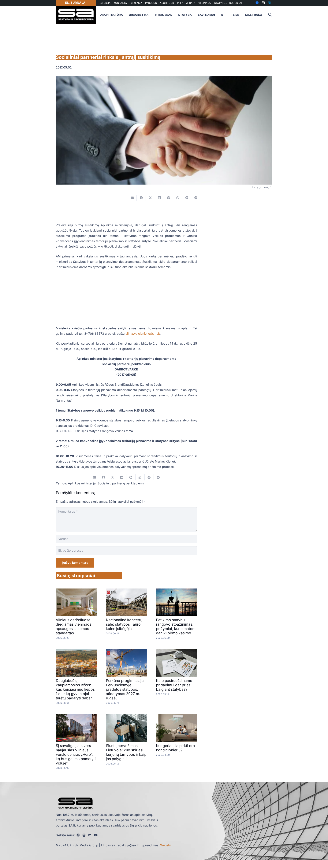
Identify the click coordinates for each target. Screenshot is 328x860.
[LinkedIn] (89, 835)
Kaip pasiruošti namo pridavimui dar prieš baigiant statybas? (174, 685)
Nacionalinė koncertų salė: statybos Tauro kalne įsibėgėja (124, 624)
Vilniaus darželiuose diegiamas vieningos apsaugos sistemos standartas (73, 626)
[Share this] (141, 198)
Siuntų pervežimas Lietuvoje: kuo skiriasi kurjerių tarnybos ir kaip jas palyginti (126, 752)
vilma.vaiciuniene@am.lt (142, 333)
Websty (165, 845)
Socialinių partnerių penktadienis (121, 483)
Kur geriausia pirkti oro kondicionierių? (175, 747)
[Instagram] (84, 835)
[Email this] (132, 198)
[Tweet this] (150, 198)
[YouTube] (96, 835)
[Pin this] (168, 198)
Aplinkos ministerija (82, 483)
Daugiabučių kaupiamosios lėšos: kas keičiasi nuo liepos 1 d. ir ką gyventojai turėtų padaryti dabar (75, 689)
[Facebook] (78, 835)
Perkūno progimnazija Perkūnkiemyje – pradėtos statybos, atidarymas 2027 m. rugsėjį (125, 689)
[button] (270, 14)
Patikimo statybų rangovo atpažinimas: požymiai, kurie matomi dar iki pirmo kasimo (176, 626)
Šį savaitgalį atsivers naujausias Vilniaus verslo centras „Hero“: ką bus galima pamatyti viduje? (76, 754)
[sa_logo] (76, 15)
